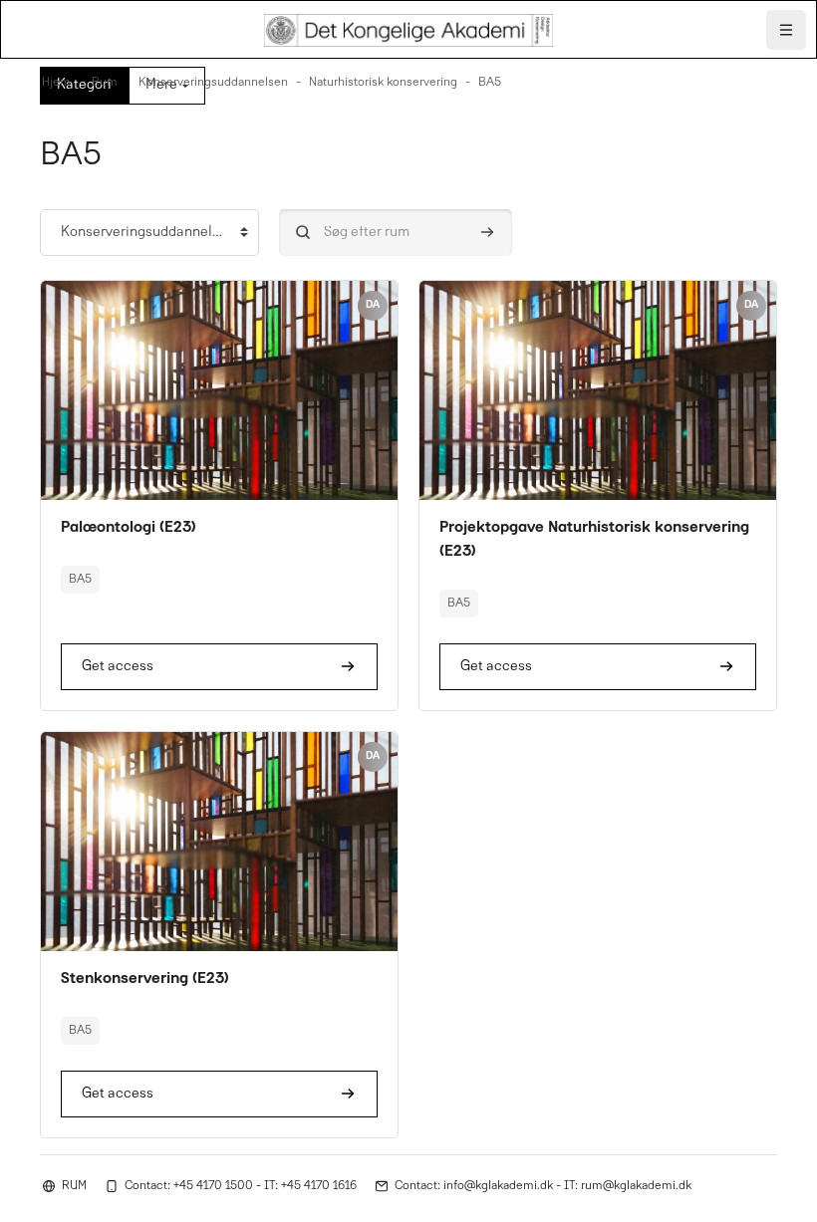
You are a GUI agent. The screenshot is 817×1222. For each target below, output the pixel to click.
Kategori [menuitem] (84, 85)
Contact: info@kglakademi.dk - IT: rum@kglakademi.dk (543, 1186)
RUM (74, 1186)
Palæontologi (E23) (128, 528)
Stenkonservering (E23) (145, 979)
